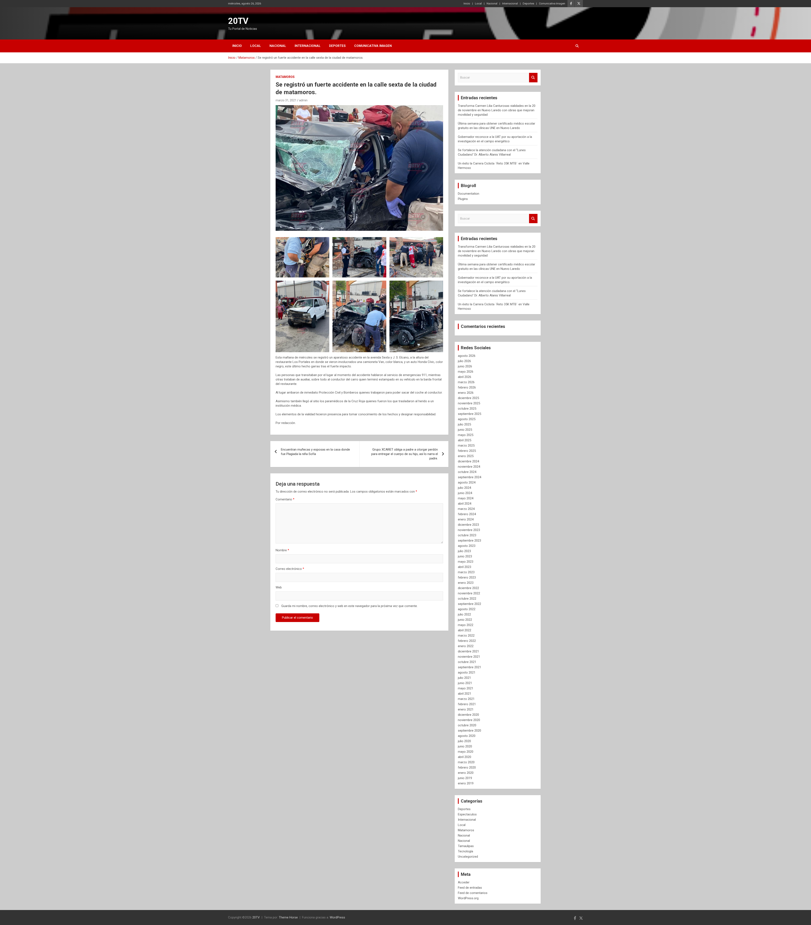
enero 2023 (466, 583)
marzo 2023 (466, 572)
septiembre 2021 (469, 667)
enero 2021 (466, 709)
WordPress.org (468, 898)
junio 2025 (465, 430)
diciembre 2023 (468, 525)
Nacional (492, 3)
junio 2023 (465, 556)
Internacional (510, 3)
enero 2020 (466, 773)
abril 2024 (464, 503)
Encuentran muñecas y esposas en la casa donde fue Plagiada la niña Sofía (315, 452)
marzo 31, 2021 (286, 100)
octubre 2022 (467, 598)
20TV (238, 21)
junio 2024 (465, 493)
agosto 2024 (466, 482)
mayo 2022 (465, 625)
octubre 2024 (467, 472)
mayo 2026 (465, 372)
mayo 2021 (465, 688)
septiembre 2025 (469, 414)
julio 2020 (464, 741)
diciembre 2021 (468, 651)
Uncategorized (468, 856)
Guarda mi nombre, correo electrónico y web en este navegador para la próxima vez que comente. (349, 606)
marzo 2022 (466, 635)
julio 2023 (464, 551)
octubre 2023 (467, 535)
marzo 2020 (466, 762)
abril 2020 (464, 757)
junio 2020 (465, 746)
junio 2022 (465, 620)
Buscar (533, 77)
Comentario (285, 499)
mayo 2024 (465, 498)
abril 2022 (464, 630)
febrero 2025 (467, 451)
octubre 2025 (467, 408)
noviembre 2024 (469, 467)
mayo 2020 (465, 752)
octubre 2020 (467, 725)
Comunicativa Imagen (552, 3)
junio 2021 (465, 683)
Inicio (467, 3)
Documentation (468, 194)
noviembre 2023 (469, 530)
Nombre (282, 550)
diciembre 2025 (468, 398)
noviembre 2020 (469, 720)
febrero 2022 (467, 641)
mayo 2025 (465, 435)
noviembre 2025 (469, 403)
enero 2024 (466, 519)
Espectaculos (467, 814)
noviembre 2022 (469, 593)
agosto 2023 (466, 546)
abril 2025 (464, 440)
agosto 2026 (466, 356)
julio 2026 (464, 361)
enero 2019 (466, 783)
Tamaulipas (466, 846)
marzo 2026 (466, 382)
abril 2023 (464, 567)
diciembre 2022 (468, 588)
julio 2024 (464, 488)
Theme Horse (288, 917)
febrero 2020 (467, 767)
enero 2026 (466, 393)
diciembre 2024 (468, 461)
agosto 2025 (466, 419)
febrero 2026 (467, 387)
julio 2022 (464, 614)
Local (478, 3)
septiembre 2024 (469, 477)
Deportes (528, 3)
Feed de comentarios (472, 893)
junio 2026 (465, 366)
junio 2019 (465, 778)
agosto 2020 (466, 736)
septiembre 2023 (469, 540)
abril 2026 (464, 377)
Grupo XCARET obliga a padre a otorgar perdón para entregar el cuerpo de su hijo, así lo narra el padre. (404, 454)
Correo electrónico (290, 569)
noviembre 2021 (469, 657)
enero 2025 (466, 456)
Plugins (463, 199)
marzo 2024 (466, 509)
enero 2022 (466, 646)
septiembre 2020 (469, 730)
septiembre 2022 (469, 604)
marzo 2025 (466, 445)
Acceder (463, 882)
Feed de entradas (470, 888)
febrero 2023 (467, 577)
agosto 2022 (466, 609)
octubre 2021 (467, 662)
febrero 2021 (467, 704)
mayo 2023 (465, 562)
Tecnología (465, 851)
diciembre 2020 (468, 715)
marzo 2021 (466, 699)
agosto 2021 (466, 672)
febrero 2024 (467, 514)
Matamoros (285, 77)
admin (303, 100)
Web (279, 587)
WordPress (337, 917)
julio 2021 (464, 678)
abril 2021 (464, 693)
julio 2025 (464, 424)
